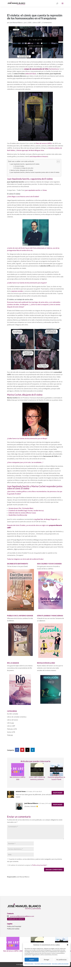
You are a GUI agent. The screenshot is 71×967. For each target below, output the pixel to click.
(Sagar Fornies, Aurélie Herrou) (26, 511)
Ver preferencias (61, 959)
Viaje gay (10, 735)
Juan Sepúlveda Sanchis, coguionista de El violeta (25, 164)
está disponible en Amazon (39, 156)
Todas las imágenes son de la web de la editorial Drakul (25, 559)
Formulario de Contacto (16, 919)
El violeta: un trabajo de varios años (24, 168)
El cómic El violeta (19, 166)
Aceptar (31, 959)
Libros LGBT (37, 22)
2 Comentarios (47, 22)
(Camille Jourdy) (17, 515)
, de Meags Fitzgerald (45, 519)
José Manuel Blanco (16, 22)
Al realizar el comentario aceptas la (28, 865)
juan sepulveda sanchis (32, 190)
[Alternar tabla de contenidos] (57, 161)
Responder (57, 793)
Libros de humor (12, 720)
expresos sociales (17, 291)
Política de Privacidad (14, 926)
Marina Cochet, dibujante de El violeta (22, 170)
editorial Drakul (30, 74)
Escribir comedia (12, 714)
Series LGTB (11, 732)
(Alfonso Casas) (22, 513)
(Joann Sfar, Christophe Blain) (20, 508)
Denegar (46, 959)
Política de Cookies (13, 929)
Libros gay (10, 723)
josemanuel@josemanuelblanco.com (22, 916)
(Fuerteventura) (41, 69)
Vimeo (45, 190)
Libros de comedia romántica (16, 717)
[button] (67, 945)
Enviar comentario (54, 869)
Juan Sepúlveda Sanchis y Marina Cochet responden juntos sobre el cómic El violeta (35, 172)
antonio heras (21, 791)
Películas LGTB (12, 729)
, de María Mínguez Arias (30, 150)
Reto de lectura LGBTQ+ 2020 (12, 951)
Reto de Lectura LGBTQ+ (44, 143)
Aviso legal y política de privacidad (42, 963)
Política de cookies (29, 963)
